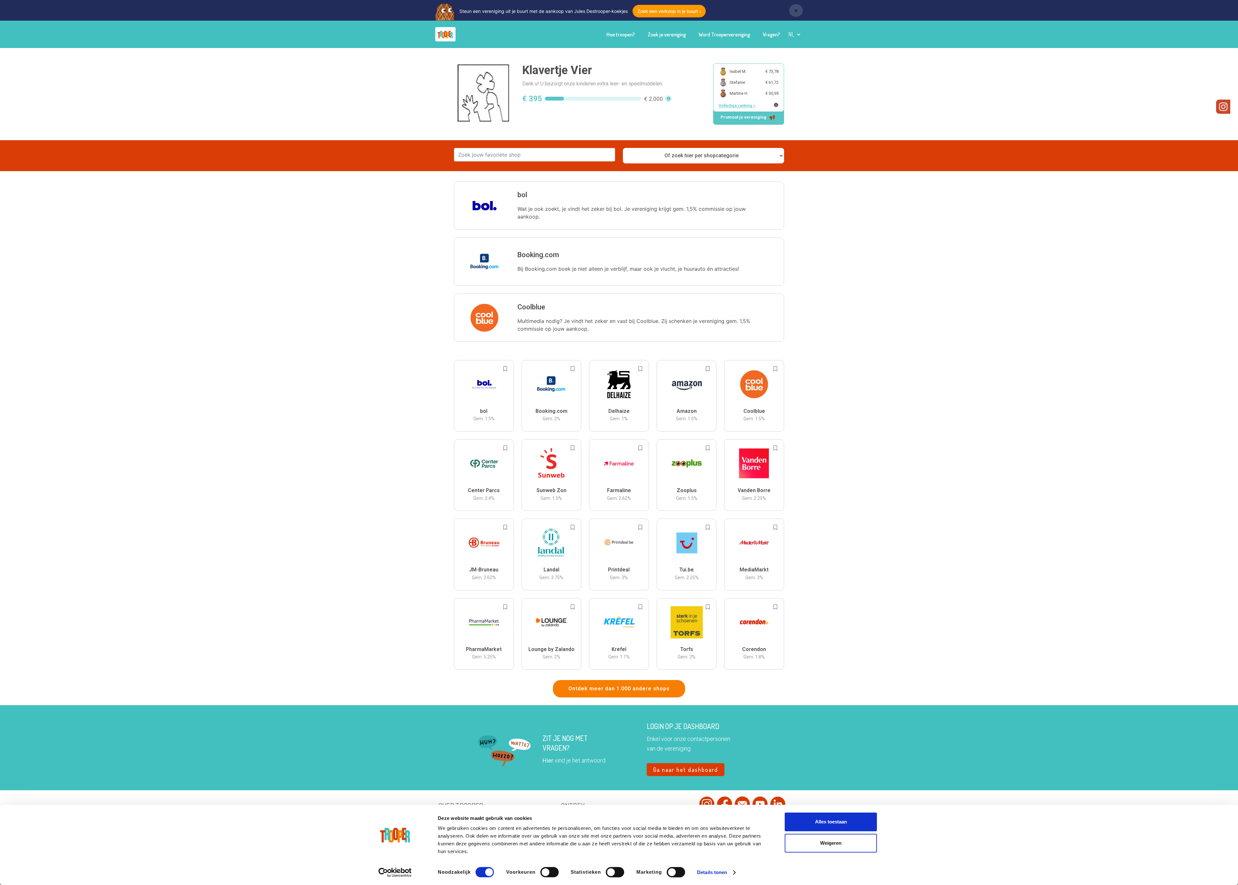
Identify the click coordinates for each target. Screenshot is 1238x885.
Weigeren (830, 843)
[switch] (549, 872)
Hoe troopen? (620, 34)
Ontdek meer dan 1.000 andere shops (619, 689)
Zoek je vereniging (667, 34)
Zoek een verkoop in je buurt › (669, 11)
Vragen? (771, 34)
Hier (548, 760)
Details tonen (712, 872)
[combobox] (534, 154)
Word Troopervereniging (724, 34)
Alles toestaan (831, 821)
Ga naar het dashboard (685, 769)
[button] (794, 34)
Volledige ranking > (737, 105)
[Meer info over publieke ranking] (776, 105)
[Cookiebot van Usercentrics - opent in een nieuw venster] (395, 872)
